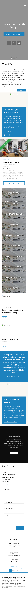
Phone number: (8, 508)
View (4, 317)
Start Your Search (14, 34)
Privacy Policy (14, 566)
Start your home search (14, 376)
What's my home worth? (14, 380)
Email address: (8, 502)
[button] (14, 34)
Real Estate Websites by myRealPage (14, 568)
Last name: (7, 496)
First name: (7, 489)
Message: (6, 515)
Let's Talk (8, 131)
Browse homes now (10, 421)
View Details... (14, 183)
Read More (14, 452)
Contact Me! (21, 90)
